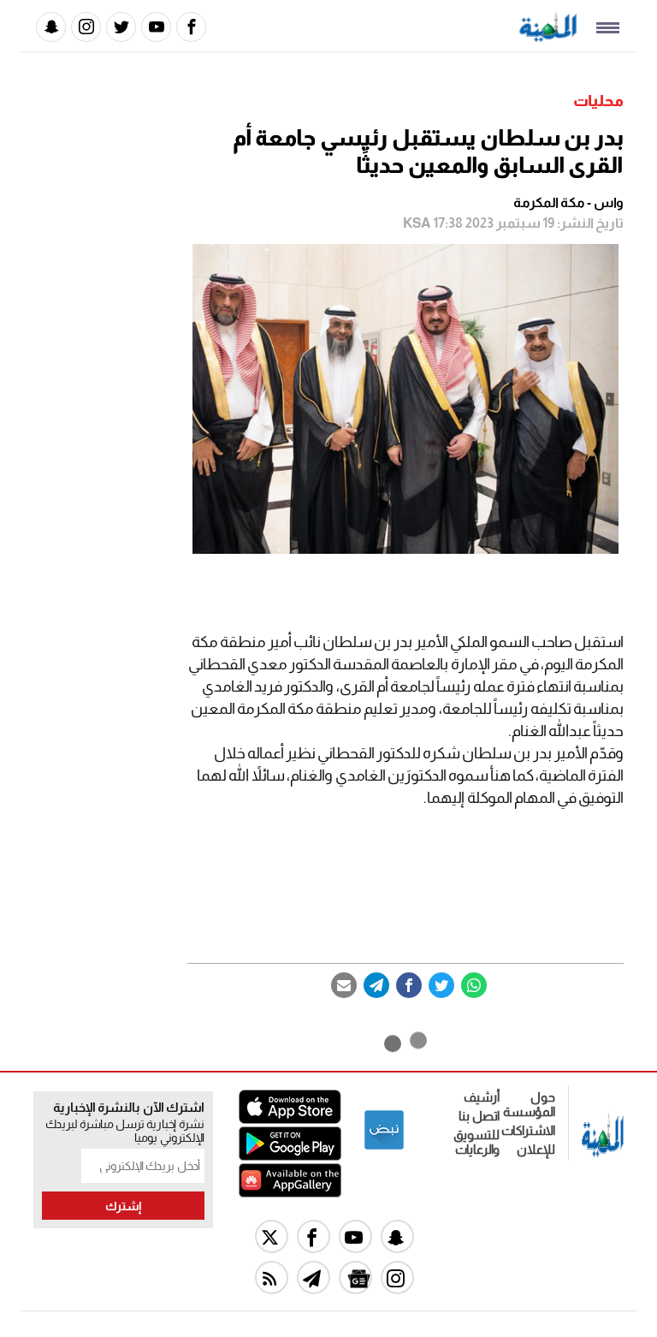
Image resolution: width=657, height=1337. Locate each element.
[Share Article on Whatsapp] (474, 985)
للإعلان (536, 1149)
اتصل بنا (479, 1115)
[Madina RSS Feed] (271, 1277)
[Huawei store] (290, 1192)
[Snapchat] (51, 27)
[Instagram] (86, 27)
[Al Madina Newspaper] (548, 37)
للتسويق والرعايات (476, 1141)
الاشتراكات (528, 1130)
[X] (271, 1236)
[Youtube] (156, 27)
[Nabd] (384, 1146)
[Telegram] (376, 985)
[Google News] (355, 1277)
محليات (598, 101)
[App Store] (290, 1119)
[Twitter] (121, 27)
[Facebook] (191, 27)
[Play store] (290, 1156)
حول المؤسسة (529, 1104)
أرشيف (482, 1097)
